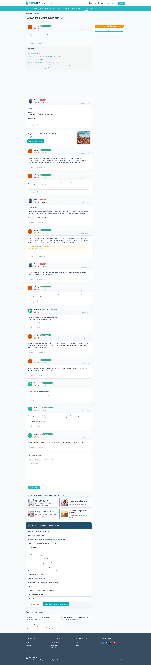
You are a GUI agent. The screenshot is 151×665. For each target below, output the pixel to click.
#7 (88, 267)
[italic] (32, 460)
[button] (49, 460)
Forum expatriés (55, 642)
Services (35, 8)
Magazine (93, 3)
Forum (86, 8)
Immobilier (66, 8)
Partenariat (29, 650)
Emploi (58, 8)
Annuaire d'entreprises (47, 8)
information (31, 59)
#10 (88, 338)
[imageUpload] (40, 460)
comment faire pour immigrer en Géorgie (40, 56)
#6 (88, 233)
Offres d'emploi (55, 648)
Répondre (42, 43)
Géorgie (28, 8)
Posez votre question (34, 604)
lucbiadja (37, 25)
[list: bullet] (45, 460)
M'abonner (109, 30)
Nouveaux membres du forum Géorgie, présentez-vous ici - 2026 (47, 65)
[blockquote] (35, 460)
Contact (28, 642)
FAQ (77, 642)
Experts (78, 645)
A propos (28, 648)
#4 (88, 178)
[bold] (30, 460)
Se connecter (112, 3)
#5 (88, 202)
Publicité (28, 645)
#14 (88, 437)
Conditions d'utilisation (118, 660)
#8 (88, 290)
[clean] (52, 460)
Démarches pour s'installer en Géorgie (39, 62)
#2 (88, 103)
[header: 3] (47, 460)
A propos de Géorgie (34, 51)
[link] (37, 460)
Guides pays (54, 645)
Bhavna (36, 100)
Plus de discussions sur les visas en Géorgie (56, 604)
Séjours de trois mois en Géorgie (37, 68)
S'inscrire (121, 3)
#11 (88, 363)
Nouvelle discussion (110, 26)
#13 (88, 411)
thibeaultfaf (37, 382)
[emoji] (42, 460)
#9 (88, 312)
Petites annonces (77, 8)
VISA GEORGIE (32, 54)
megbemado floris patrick (42, 309)
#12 (88, 386)
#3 (88, 153)
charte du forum (47, 250)
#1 (88, 29)
